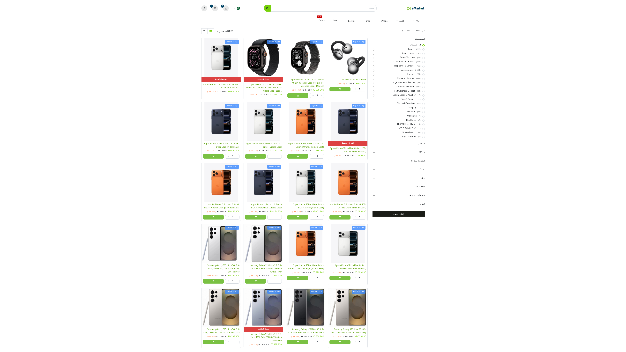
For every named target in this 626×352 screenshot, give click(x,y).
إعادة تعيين (398, 213)
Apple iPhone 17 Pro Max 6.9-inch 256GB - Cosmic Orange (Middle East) (306, 267)
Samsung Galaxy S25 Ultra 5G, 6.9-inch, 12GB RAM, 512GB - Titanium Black (306, 331)
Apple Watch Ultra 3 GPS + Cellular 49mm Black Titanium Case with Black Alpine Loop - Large (264, 88)
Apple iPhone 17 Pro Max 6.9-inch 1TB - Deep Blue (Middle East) (221, 145)
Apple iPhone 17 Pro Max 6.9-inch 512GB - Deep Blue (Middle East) (266, 206)
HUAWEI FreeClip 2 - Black (354, 80)
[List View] (204, 31)
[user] (204, 8)
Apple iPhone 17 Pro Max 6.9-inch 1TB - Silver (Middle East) (264, 145)
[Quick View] (330, 43)
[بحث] (267, 8)
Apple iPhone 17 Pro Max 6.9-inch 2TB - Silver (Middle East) (221, 86)
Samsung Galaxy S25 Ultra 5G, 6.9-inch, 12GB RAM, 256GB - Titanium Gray (221, 331)
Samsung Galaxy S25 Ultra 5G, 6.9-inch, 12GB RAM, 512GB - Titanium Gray (348, 331)
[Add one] (355, 89)
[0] (226, 8)
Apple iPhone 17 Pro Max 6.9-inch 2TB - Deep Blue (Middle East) (348, 150)
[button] (220, 31)
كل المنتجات (415, 45)
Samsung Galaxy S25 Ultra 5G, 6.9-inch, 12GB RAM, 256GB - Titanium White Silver (223, 269)
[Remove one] (364, 89)
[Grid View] (210, 31)
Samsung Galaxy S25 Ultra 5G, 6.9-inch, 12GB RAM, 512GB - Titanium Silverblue (265, 337)
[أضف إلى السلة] (339, 89)
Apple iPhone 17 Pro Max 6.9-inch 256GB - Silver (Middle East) (350, 267)
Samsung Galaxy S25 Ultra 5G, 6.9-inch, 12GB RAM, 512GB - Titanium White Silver (265, 269)
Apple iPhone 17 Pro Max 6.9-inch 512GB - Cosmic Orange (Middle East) (221, 206)
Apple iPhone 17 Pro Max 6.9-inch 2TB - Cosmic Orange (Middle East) (306, 145)
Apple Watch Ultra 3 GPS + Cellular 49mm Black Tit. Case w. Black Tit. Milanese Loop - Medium (307, 83)
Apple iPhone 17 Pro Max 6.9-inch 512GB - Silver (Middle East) (308, 206)
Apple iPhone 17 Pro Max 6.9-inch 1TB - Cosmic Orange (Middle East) (348, 206)
